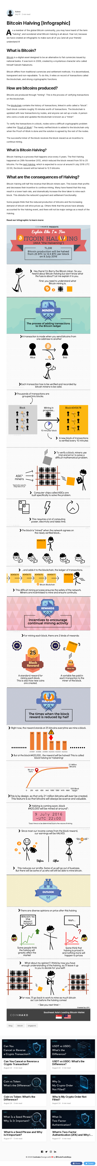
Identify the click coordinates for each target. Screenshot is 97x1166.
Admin (18, 11)
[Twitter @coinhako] (46, 1151)
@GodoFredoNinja (63, 1157)
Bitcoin (10, 57)
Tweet (91, 1163)
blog (10, 1026)
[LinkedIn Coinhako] (55, 1151)
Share (77, 1163)
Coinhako (37, 1157)
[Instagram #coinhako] (51, 1151)
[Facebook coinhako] (42, 1151)
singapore (32, 1026)
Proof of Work (25, 127)
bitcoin (20, 1026)
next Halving (29, 164)
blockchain (16, 105)
